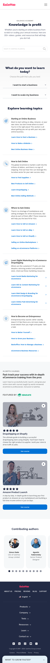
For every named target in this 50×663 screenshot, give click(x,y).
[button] (9, 571)
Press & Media (21, 653)
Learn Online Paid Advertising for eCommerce (24, 303)
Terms (30, 653)
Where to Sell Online (20, 208)
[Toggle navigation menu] (45, 4)
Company (23, 613)
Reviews (26, 591)
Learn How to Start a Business (23, 137)
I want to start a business (25, 85)
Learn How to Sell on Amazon (23, 224)
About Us (8, 591)
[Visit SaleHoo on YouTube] (30, 643)
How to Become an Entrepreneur (26, 316)
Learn (23, 630)
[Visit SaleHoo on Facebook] (13, 643)
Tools (23, 618)
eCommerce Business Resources (24, 351)
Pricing (18, 591)
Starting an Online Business (23, 119)
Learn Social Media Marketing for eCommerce (24, 277)
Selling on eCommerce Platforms (24, 248)
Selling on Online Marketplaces (23, 242)
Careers (12, 653)
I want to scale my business (25, 95)
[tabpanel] (25, 83)
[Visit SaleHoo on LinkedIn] (19, 643)
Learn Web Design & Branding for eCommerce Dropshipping (24, 294)
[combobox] (25, 596)
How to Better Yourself (20, 332)
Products (24, 607)
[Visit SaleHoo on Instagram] (25, 643)
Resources (23, 625)
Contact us (24, 636)
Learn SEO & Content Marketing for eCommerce (25, 286)
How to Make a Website (20, 143)
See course (25, 451)
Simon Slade (14, 552)
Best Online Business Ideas (22, 149)
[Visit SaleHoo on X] (36, 643)
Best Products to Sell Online (22, 183)
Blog (35, 591)
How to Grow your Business (22, 338)
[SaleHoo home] (9, 5)
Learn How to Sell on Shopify (23, 236)
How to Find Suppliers (20, 177)
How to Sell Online (19, 161)
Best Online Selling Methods (22, 196)
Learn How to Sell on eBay (21, 230)
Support (43, 591)
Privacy (36, 653)
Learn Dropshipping (19, 190)
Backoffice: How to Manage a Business (26, 344)
